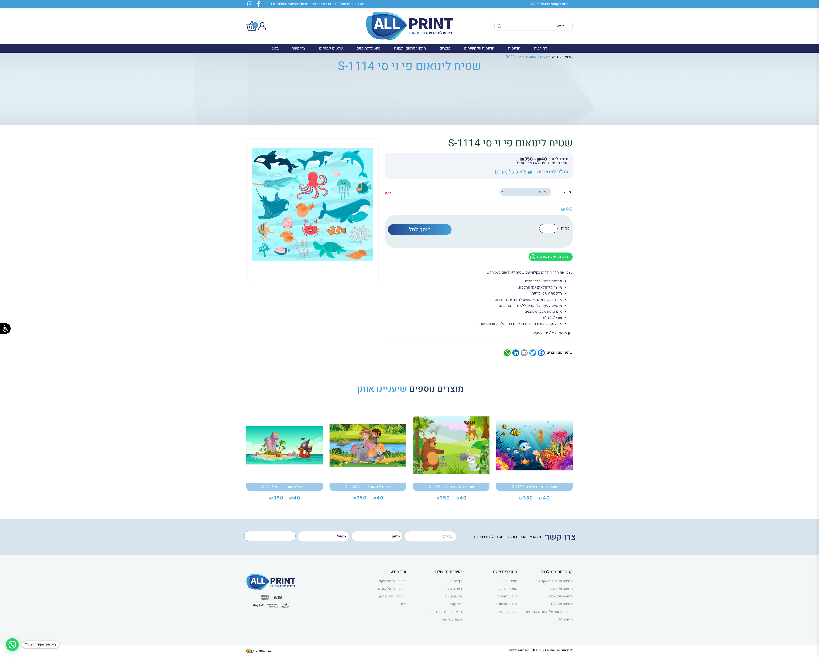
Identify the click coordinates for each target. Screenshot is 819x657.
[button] (12, 644)
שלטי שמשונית (506, 604)
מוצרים (445, 48)
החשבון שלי (453, 596)
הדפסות (514, 48)
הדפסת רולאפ (507, 611)
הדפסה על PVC (562, 604)
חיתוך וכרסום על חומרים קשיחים (549, 611)
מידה (568, 192)
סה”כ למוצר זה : (551, 171)
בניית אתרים (263, 650)
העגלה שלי (454, 588)
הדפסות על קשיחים (479, 48)
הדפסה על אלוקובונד (391, 588)
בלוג (275, 48)
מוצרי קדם (509, 581)
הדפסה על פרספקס (392, 581)
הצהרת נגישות (452, 619)
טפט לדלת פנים (368, 48)
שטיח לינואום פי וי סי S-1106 (534, 487)
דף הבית (540, 48)
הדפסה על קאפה (561, 596)
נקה (388, 193)
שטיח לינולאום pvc (392, 596)
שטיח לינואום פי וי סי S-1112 (285, 487)
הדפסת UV (565, 619)
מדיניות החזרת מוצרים (446, 611)
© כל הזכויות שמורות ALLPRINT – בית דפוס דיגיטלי (541, 650)
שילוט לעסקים (507, 596)
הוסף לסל (420, 230)
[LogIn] (262, 28)
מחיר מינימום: (557, 163)
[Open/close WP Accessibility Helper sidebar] (5, 328)
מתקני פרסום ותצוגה (410, 48)
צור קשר (298, 48)
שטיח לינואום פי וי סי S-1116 (451, 487)
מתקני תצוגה (508, 588)
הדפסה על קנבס (561, 588)
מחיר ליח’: (558, 159)
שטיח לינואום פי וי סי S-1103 (368, 487)
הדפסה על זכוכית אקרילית (554, 581)
